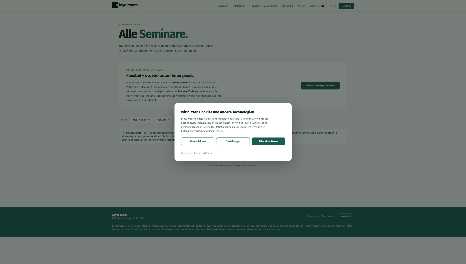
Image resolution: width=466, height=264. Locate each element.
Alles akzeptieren (268, 141)
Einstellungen (232, 141)
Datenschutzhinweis (203, 153)
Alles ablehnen (198, 141)
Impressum (186, 153)
